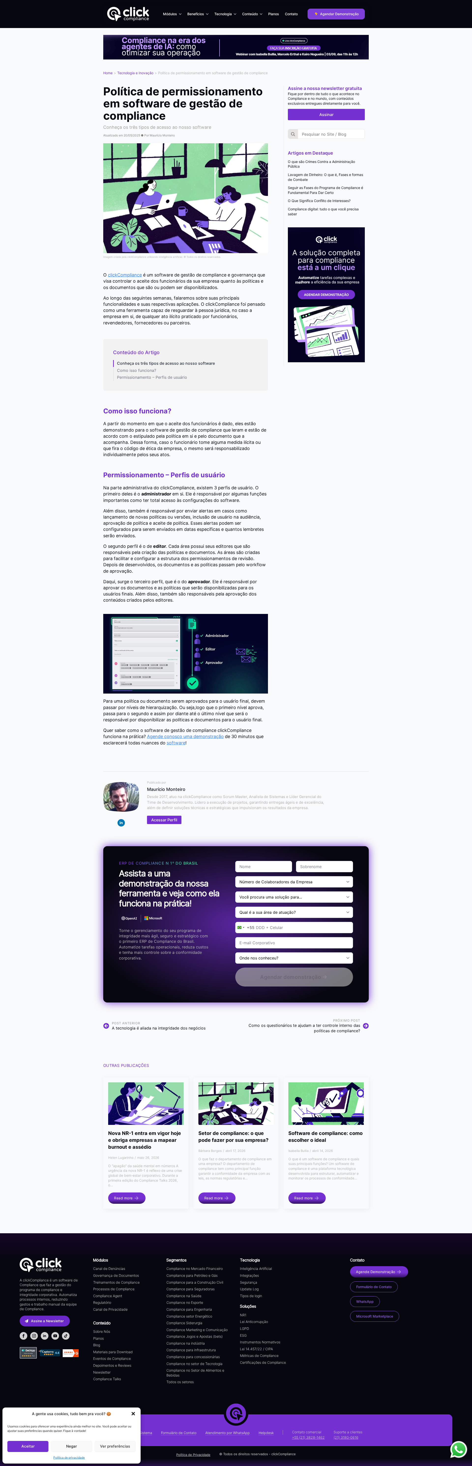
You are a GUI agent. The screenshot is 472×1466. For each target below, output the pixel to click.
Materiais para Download (113, 1352)
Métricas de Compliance (259, 1355)
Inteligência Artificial (256, 1268)
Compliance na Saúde (183, 1296)
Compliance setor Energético (189, 1316)
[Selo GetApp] (29, 1353)
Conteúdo (250, 14)
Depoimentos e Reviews (112, 1365)
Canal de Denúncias (109, 1268)
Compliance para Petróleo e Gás (192, 1275)
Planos (273, 14)
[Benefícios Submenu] (207, 14)
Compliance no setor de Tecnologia (194, 1364)
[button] (133, 1413)
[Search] (293, 134)
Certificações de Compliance (263, 1362)
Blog (96, 1345)
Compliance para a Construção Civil (194, 1282)
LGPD (244, 1328)
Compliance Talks (107, 1379)
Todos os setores (180, 1382)
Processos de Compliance (113, 1289)
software (176, 742)
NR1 (243, 1315)
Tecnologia (223, 14)
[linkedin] (121, 823)
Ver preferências (115, 1446)
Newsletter (102, 1372)
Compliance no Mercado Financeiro (194, 1268)
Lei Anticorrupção (254, 1322)
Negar (71, 1446)
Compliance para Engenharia (189, 1309)
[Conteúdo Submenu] (261, 14)
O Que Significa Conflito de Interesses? (319, 201)
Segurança (248, 1282)
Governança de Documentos (116, 1275)
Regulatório (102, 1302)
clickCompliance (125, 274)
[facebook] (23, 1336)
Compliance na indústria (185, 1343)
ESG (243, 1335)
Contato (291, 14)
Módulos (170, 14)
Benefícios (195, 14)
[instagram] (34, 1336)
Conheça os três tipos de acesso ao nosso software (166, 363)
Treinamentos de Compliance (116, 1282)
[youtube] (55, 1336)
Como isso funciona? (136, 370)
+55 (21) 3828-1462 (308, 1437)
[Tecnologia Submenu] (235, 14)
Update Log (249, 1289)
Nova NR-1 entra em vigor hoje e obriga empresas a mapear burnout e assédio (144, 1140)
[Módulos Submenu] (180, 14)
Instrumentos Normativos (260, 1342)
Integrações (249, 1275)
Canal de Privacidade (110, 1309)
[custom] (66, 1336)
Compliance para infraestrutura (191, 1350)
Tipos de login (251, 1296)
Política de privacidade (69, 1457)
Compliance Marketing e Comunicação (197, 1330)
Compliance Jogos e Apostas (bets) (194, 1336)
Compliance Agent (107, 1296)
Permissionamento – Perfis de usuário (152, 377)
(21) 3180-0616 (346, 1437)
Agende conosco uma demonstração (185, 736)
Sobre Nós (101, 1331)
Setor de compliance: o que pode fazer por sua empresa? (233, 1136)
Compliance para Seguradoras (190, 1289)
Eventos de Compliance (112, 1358)
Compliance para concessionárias (193, 1357)
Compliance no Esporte (184, 1302)
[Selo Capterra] (49, 1352)
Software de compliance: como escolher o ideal (325, 1136)
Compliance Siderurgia (184, 1323)
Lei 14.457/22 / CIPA (256, 1349)
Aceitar (28, 1446)
